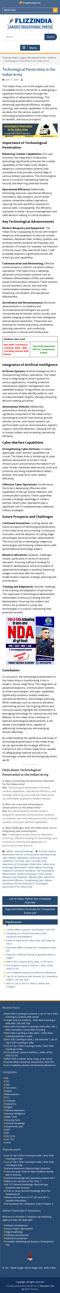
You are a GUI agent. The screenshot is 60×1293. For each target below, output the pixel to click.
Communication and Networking (39, 854)
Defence (52, 57)
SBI (7, 1132)
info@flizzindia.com (32, 3)
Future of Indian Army (35, 860)
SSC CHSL (10, 1136)
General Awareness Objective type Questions (28, 1168)
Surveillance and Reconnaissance (18, 883)
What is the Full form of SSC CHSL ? (23, 1181)
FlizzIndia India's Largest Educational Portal (23, 57)
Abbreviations (12, 1094)
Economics (11, 1103)
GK (7, 1078)
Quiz (8, 1084)
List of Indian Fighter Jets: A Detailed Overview (30, 900)
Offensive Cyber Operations (41, 877)
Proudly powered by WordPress (21, 1285)
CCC (8, 1097)
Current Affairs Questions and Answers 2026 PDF (30, 929)
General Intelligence (15, 1113)
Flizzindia (19, 860)
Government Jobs (14, 1126)
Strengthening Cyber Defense (38, 880)
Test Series (11, 1087)
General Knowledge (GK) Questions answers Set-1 (30, 1178)
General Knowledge (24, 851)
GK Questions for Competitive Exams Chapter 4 (29, 1203)
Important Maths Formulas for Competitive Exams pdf (30, 911)
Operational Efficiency (12, 880)
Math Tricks (11, 1116)
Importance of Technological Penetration (22, 864)
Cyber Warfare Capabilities (15, 857)
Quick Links (10, 10)
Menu (33, 48)
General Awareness (15, 1110)
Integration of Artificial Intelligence (19, 870)
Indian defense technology (40, 867)
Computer (11, 1100)
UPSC (8, 1142)
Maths (9, 1091)
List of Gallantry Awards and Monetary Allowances (31, 972)
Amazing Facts (13, 1120)
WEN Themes (31, 1289)
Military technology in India (30, 873)
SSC (7, 1081)
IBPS (8, 1129)
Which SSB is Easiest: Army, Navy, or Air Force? (29, 961)
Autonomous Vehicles (12, 854)
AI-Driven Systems (47, 851)
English (9, 1107)
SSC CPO (10, 1139)
